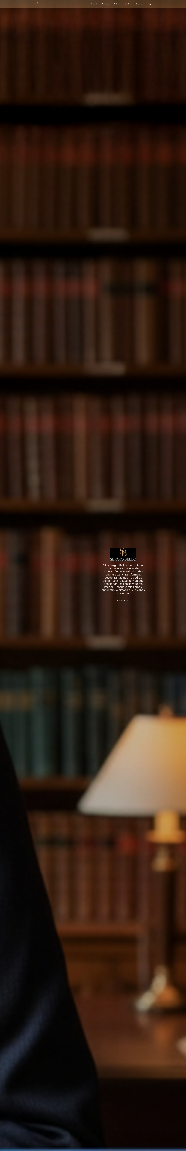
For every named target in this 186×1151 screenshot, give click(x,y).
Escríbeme (123, 600)
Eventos (127, 4)
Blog (149, 4)
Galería (116, 4)
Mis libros (105, 4)
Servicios (139, 4)
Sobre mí (94, 4)
